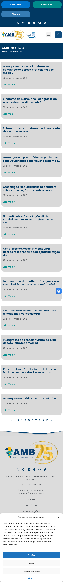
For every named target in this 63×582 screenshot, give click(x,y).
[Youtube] (39, 22)
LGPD (30, 578)
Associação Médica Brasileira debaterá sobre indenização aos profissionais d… (30, 188)
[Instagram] (23, 22)
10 (47, 420)
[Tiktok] (45, 22)
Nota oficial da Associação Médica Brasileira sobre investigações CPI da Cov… (28, 219)
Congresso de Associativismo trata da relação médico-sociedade (29, 312)
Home (4, 52)
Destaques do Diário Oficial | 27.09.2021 (29, 398)
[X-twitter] (18, 22)
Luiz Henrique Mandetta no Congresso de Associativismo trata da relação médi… (31, 282)
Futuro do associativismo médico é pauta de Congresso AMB (31, 129)
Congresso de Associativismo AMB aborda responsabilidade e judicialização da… (31, 252)
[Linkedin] (29, 22)
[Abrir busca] (58, 34)
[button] (58, 517)
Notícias (19, 48)
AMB (5, 48)
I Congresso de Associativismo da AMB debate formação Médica (29, 341)
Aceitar (31, 555)
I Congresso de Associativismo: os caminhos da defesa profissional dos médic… (28, 70)
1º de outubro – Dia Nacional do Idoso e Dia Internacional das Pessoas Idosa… (29, 370)
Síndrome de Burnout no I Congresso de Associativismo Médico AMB (30, 100)
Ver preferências (32, 571)
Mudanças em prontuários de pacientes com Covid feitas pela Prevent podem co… (31, 159)
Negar (32, 563)
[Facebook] (34, 22)
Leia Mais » (9, 84)
